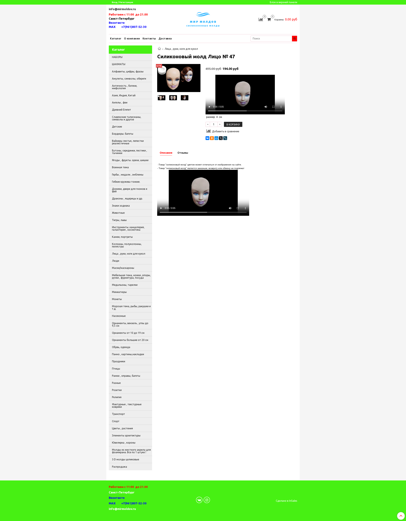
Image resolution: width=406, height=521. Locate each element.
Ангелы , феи (119, 102)
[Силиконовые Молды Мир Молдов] (203, 19)
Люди (115, 260)
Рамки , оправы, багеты (126, 375)
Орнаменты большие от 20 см (130, 340)
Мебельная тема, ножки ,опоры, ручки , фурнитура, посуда (131, 276)
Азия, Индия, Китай (123, 95)
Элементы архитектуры (126, 435)
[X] (221, 138)
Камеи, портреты (122, 236)
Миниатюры (119, 292)
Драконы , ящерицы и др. (127, 198)
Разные (116, 382)
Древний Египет (121, 109)
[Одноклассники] (212, 138)
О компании (132, 38)
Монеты (117, 299)
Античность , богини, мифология (124, 87)
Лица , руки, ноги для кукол (181, 48)
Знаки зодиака (121, 205)
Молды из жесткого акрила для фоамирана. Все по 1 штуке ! (131, 451)
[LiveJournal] (225, 138)
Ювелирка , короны (123, 442)
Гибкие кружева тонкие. (126, 181)
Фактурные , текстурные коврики (126, 405)
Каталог (115, 38)
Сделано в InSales (286, 500)
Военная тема (120, 167)
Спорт (115, 421)
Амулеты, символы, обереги (129, 78)
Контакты (149, 38)
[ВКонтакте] (207, 138)
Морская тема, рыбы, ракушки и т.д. (131, 307)
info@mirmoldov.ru (123, 9)
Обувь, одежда (121, 347)
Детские (117, 126)
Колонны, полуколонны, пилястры (127, 245)
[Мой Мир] (216, 138)
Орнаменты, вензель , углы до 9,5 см (130, 324)
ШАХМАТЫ (118, 64)
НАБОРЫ (117, 57)
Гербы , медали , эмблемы (127, 174)
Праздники (118, 361)
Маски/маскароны (123, 267)
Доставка (165, 38)
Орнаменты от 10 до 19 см (128, 332)
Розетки (117, 390)
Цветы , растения (122, 428)
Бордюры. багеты (122, 133)
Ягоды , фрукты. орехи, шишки (130, 160)
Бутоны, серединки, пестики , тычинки (129, 151)
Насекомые (119, 315)
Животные (118, 212)
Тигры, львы (119, 220)
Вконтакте (117, 22)
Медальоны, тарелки (125, 284)
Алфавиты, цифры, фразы (128, 71)
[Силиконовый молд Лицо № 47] (178, 77)
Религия (116, 397)
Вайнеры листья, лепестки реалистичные (128, 142)
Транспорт (118, 413)
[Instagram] (207, 500)
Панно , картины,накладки (128, 354)
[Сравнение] (261, 19)
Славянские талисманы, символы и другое (126, 118)
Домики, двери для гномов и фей (129, 190)
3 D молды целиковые (125, 459)
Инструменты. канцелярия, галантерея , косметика (128, 228)
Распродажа (119, 466)
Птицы (116, 368)
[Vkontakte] (199, 500)
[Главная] (159, 48)
